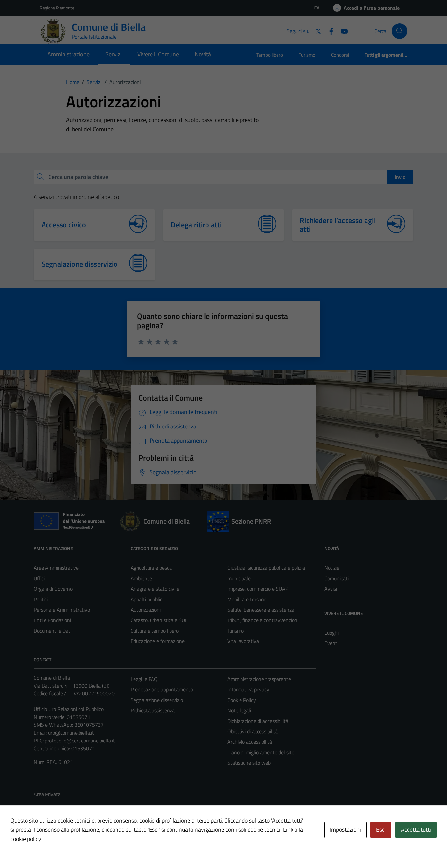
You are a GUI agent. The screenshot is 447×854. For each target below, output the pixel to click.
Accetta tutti (416, 829)
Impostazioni (345, 829)
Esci (381, 829)
